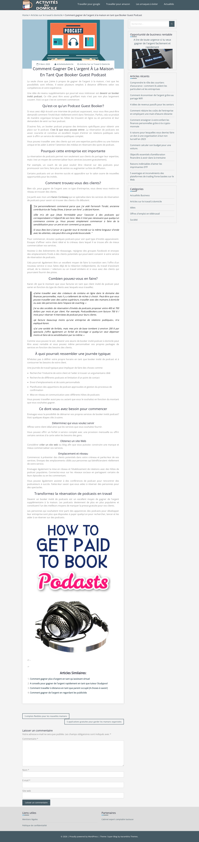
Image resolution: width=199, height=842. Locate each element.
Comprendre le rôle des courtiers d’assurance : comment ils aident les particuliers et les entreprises (148, 86)
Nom (25, 769)
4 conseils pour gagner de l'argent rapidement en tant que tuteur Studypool (69, 683)
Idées (133, 207)
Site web (26, 790)
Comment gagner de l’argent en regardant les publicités (58, 692)
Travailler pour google (89, 4)
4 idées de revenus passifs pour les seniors (152, 104)
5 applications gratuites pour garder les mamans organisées (94, 721)
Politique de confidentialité (34, 825)
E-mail (26, 780)
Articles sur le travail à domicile (47, 15)
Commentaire (30, 738)
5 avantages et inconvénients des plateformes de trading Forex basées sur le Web (152, 176)
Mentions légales (30, 819)
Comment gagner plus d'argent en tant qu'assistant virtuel (60, 678)
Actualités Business (140, 195)
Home (25, 15)
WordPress (93, 836)
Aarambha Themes (129, 836)
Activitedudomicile (65, 64)
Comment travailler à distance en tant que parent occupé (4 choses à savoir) (69, 688)
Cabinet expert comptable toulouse (117, 819)
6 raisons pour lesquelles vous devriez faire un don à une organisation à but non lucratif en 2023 (152, 136)
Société (134, 219)
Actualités (169, 4)
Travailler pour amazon (118, 4)
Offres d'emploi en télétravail (145, 213)
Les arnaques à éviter (147, 4)
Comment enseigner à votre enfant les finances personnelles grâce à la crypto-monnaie (150, 123)
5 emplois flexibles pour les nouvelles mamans (46, 716)
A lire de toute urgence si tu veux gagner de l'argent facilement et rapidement (152, 43)
